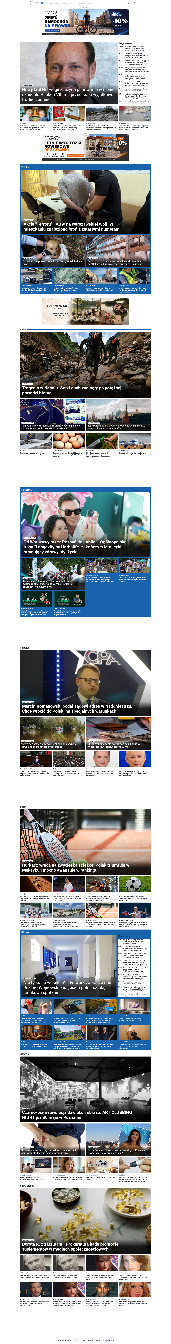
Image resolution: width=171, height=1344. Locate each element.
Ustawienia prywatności (95, 1340)
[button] (133, 3)
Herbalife (81, 3)
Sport (73, 3)
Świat (57, 3)
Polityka (65, 3)
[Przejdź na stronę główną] (31, 4)
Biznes (90, 3)
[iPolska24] (41, 3)
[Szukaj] (128, 3)
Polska (50, 3)
